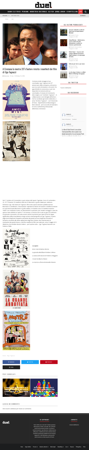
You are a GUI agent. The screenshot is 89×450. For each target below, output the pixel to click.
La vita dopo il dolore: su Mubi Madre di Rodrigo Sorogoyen (77, 73)
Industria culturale (38, 12)
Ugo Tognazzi (11, 355)
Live (80, 12)
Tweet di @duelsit (65, 88)
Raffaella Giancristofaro (76, 47)
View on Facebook (66, 119)
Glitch (51, 12)
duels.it (68, 114)
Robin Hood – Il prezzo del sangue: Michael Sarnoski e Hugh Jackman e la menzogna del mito (77, 54)
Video (84, 446)
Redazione (6, 76)
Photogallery (78, 446)
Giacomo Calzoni (74, 59)
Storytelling (72, 12)
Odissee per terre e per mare (77, 64)
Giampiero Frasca (74, 35)
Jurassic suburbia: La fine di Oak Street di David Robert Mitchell (76, 31)
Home (22, 446)
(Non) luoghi (60, 12)
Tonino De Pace (73, 66)
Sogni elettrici (14, 12)
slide (4, 355)
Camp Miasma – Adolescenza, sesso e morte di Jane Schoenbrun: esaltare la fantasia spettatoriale (77, 42)
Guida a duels (15, 15)
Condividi (74, 119)
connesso (13, 409)
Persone (25, 12)
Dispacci (83, 15)
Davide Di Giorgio (74, 76)
